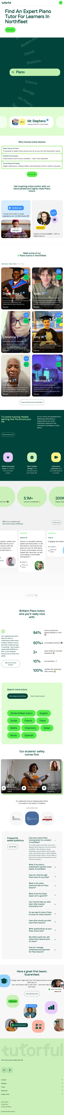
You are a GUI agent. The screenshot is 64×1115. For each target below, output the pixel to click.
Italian (47, 728)
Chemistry (30, 728)
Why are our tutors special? (10, 664)
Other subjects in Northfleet (17, 696)
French (28, 720)
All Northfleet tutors (21, 713)
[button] (32, 1080)
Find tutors (4, 264)
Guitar (13, 720)
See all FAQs (12, 846)
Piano (43, 720)
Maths (13, 728)
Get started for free (32, 994)
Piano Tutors (13, 264)
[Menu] (60, 2)
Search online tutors (8, 434)
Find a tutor (10, 30)
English (44, 713)
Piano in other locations (38, 696)
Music (13, 735)
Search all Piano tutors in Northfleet (32, 402)
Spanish (28, 735)
